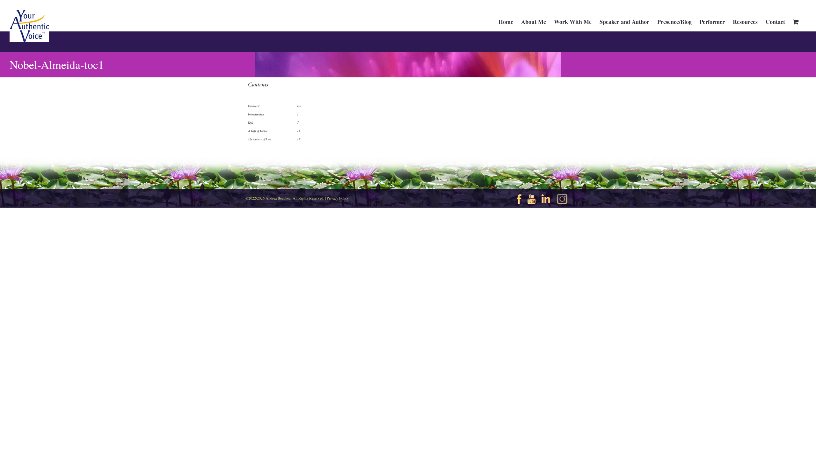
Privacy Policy (338, 197)
